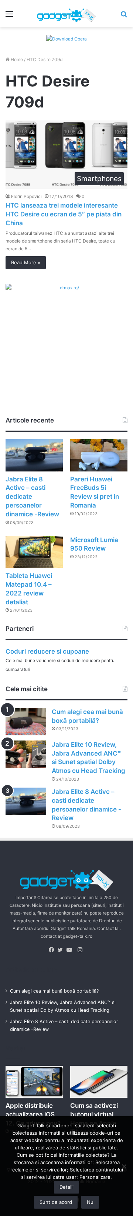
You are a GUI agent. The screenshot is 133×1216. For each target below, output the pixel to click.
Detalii (66, 1187)
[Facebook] (53, 949)
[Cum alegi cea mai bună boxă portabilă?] (26, 721)
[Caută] (123, 16)
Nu (90, 1202)
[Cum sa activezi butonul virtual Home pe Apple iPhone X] (98, 1082)
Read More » (25, 262)
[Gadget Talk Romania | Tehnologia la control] (66, 13)
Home (16, 59)
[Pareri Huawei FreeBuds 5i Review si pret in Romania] (98, 455)
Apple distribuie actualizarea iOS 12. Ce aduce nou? (33, 1114)
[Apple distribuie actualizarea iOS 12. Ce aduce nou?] (34, 1082)
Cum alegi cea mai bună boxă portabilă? (54, 991)
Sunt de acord (56, 1202)
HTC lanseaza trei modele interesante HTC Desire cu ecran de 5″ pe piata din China (64, 214)
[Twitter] (62, 949)
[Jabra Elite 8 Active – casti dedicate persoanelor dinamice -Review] (34, 455)
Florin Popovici (26, 196)
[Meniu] (9, 16)
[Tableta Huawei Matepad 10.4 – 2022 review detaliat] (34, 552)
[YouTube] (70, 949)
